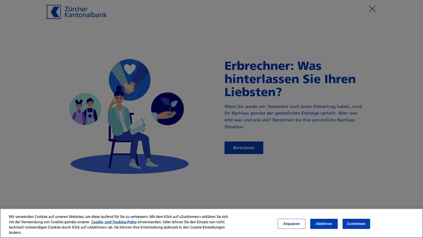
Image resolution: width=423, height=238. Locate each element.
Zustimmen (356, 223)
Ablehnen (324, 223)
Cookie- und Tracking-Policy (114, 222)
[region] (211, 223)
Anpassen (291, 223)
